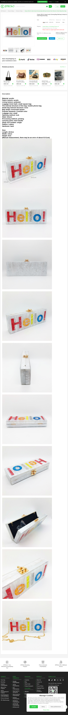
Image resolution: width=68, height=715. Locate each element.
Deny (43, 706)
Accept (34, 706)
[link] (3, 11)
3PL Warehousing (5, 700)
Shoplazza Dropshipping (16, 701)
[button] (52, 680)
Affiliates (27, 691)
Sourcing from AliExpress (16, 691)
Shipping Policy (40, 688)
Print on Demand (5, 698)
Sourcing (3, 680)
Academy (27, 680)
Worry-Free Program (3, 688)
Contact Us (39, 682)
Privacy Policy (46, 709)
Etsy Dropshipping (16, 688)
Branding (3, 682)
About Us (39, 680)
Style (38, 19)
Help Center (27, 684)
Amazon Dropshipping (16, 698)
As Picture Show (47, 22)
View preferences (56, 706)
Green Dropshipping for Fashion (5, 691)
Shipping (39, 26)
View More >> (63, 66)
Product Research (29, 686)
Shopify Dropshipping (16, 682)
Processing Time (39, 33)
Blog (26, 682)
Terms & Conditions (39, 691)
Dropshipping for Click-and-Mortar (5, 695)
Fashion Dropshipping (4, 684)
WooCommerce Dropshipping (16, 695)
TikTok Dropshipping (16, 685)
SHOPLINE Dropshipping (16, 704)
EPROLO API (16, 707)
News (38, 684)
